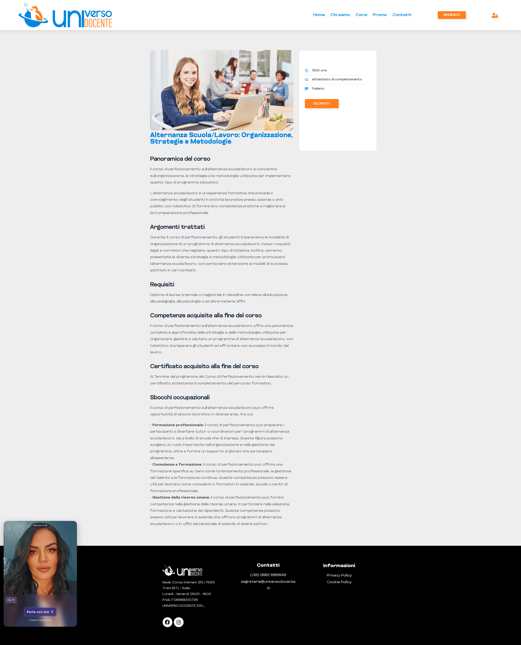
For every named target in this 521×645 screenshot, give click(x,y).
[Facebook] (167, 622)
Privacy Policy (339, 575)
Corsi (361, 15)
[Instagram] (179, 622)
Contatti (402, 15)
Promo (380, 15)
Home (319, 15)
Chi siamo (340, 15)
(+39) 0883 (260, 575)
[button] (452, 15)
